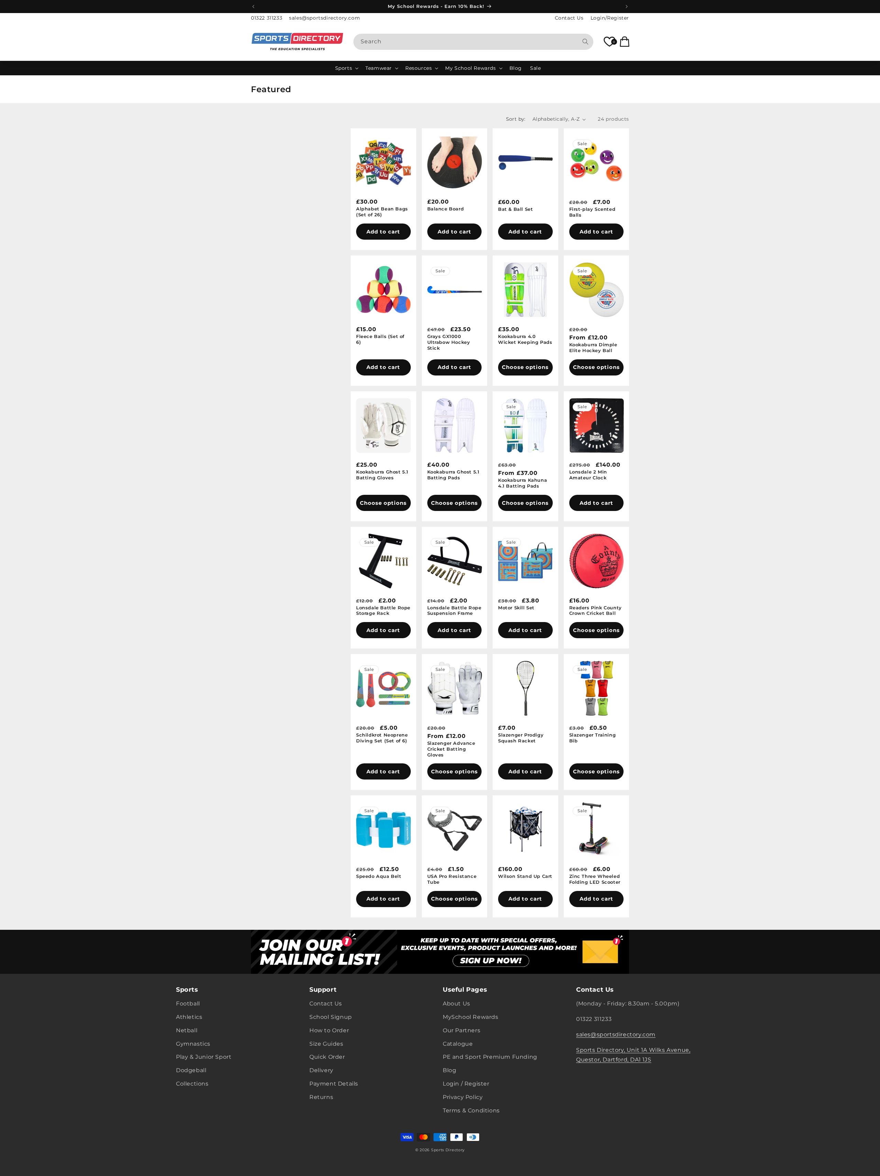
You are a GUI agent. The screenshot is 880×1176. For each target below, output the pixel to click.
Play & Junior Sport (203, 1057)
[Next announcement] (626, 6)
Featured (271, 89)
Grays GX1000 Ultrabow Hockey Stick (448, 342)
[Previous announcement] (253, 6)
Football (188, 1004)
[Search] (585, 41)
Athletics (189, 1017)
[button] (346, 68)
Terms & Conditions (471, 1110)
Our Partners (461, 1030)
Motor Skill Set (516, 607)
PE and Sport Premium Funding (490, 1057)
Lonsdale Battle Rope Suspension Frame (454, 610)
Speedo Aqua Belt (379, 876)
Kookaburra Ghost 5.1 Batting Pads (453, 474)
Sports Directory (448, 1149)
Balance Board (445, 209)
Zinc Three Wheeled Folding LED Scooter (594, 879)
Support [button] (323, 989)
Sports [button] (187, 989)
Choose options (525, 367)
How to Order (329, 1030)
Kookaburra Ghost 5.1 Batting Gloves (382, 474)
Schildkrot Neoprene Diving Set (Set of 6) (382, 737)
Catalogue (458, 1044)
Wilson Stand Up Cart (525, 876)
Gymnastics (193, 1044)
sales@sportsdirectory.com (324, 18)
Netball (186, 1030)
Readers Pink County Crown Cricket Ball (595, 610)
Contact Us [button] (595, 989)
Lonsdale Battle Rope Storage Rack (383, 610)
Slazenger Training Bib (592, 737)
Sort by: (516, 119)
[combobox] (473, 42)
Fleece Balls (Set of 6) (380, 339)
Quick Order (327, 1057)
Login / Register (466, 1083)
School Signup (330, 1017)
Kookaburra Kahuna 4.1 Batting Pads (522, 483)
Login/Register (610, 18)
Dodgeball (191, 1070)
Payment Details (333, 1083)
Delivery (321, 1070)
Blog (449, 1070)
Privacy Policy (463, 1097)
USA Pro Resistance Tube (452, 879)
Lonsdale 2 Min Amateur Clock (588, 474)
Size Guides (326, 1044)
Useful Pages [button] (465, 989)
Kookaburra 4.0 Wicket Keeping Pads (525, 339)
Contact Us (569, 18)
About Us (456, 1004)
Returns (321, 1097)
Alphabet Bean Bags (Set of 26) (382, 212)
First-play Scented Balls (592, 212)
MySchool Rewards (470, 1017)
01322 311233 (266, 18)
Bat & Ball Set (515, 209)
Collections (192, 1083)
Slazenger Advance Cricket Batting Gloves (451, 749)
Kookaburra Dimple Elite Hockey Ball (593, 347)
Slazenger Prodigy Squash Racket (520, 737)
